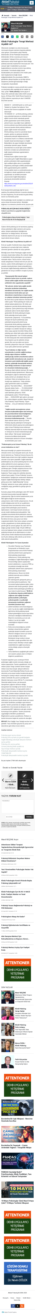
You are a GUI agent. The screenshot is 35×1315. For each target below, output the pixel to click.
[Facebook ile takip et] (13, 1306)
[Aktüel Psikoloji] (10, 2)
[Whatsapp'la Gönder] (17, 36)
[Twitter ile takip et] (17, 1306)
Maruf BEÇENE (23, 15)
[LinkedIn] (12, 36)
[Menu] (31, 3)
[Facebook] (2, 36)
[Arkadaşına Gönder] (22, 36)
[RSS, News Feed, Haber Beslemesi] (22, 1306)
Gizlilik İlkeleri (26, 1298)
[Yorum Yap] (32, 36)
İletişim (18, 1298)
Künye (12, 1298)
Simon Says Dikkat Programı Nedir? (18, 8)
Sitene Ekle (17, 1300)
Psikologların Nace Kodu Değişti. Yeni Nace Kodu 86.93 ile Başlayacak (16, 218)
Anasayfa (6, 15)
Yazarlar (14, 15)
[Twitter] (7, 36)
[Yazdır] (27, 36)
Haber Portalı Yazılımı (10, 1312)
